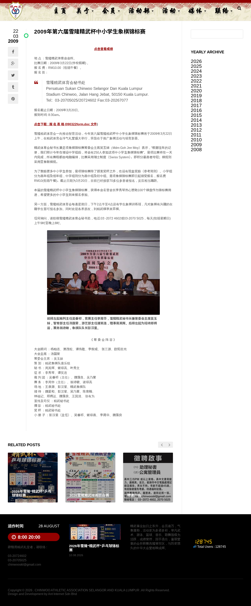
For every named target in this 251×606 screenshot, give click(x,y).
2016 (196, 110)
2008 (196, 149)
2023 (196, 76)
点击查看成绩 (103, 49)
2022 (196, 81)
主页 (60, 10)
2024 (196, 71)
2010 (196, 139)
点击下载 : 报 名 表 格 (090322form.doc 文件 (65, 124)
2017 (196, 105)
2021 (196, 85)
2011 (196, 134)
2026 (196, 61)
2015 (196, 115)
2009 (196, 144)
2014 (196, 120)
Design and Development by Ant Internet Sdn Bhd (42, 594)
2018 (196, 100)
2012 (196, 130)
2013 (196, 125)
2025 (196, 66)
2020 (196, 90)
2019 (196, 95)
